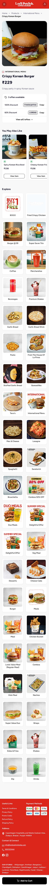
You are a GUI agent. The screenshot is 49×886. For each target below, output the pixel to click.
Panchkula (14, 870)
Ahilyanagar (19, 865)
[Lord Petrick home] (24, 4)
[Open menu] (4, 4)
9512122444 (9, 849)
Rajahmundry (24, 870)
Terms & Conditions (9, 808)
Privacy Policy (7, 812)
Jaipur (35, 867)
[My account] (45, 4)
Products (15, 13)
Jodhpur (42, 867)
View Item (14, 176)
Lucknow (5, 870)
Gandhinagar (26, 867)
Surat (33, 870)
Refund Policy (7, 819)
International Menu (31, 13)
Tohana (39, 870)
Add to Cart (26, 880)
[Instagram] (7, 855)
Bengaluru (37, 865)
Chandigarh (6, 867)
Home (4, 13)
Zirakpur (5, 873)
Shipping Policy (7, 823)
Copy (42, 105)
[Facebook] (3, 855)
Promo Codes (7, 816)
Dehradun (16, 867)
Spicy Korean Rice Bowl (14, 165)
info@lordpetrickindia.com (15, 845)
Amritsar (28, 865)
